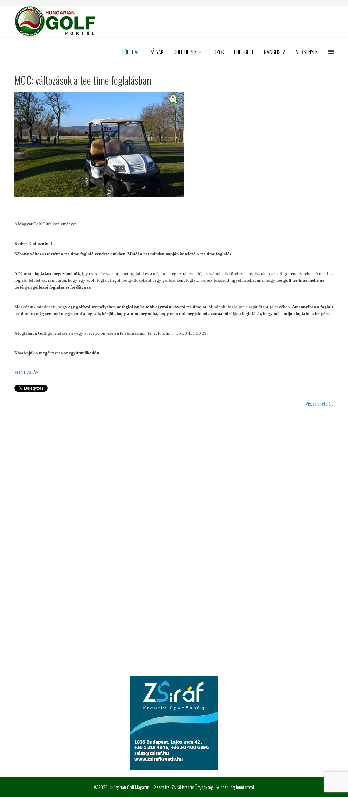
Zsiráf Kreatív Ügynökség (192, 787)
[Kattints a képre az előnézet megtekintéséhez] (174, 144)
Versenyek (307, 52)
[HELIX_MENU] (331, 51)
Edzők (218, 52)
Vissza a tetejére (320, 403)
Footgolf (244, 52)
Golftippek (185, 52)
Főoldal (130, 52)
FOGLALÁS (26, 372)
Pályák (156, 52)
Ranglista (275, 52)
